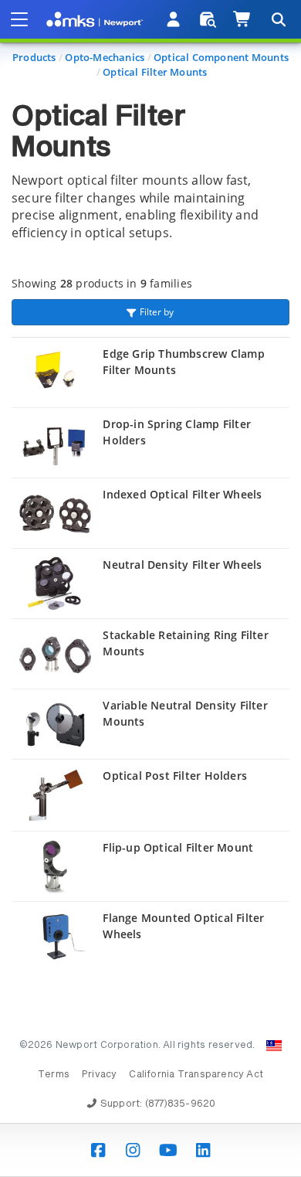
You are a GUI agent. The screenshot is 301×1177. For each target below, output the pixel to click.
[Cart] (242, 19)
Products (34, 57)
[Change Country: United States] (274, 1045)
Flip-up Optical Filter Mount (178, 847)
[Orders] (208, 19)
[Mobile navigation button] (19, 19)
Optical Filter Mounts (155, 72)
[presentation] (150, 588)
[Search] (277, 19)
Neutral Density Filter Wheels (182, 564)
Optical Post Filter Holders (175, 775)
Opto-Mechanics (104, 57)
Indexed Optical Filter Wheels (182, 494)
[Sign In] (174, 19)
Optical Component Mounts (221, 57)
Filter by (156, 311)
